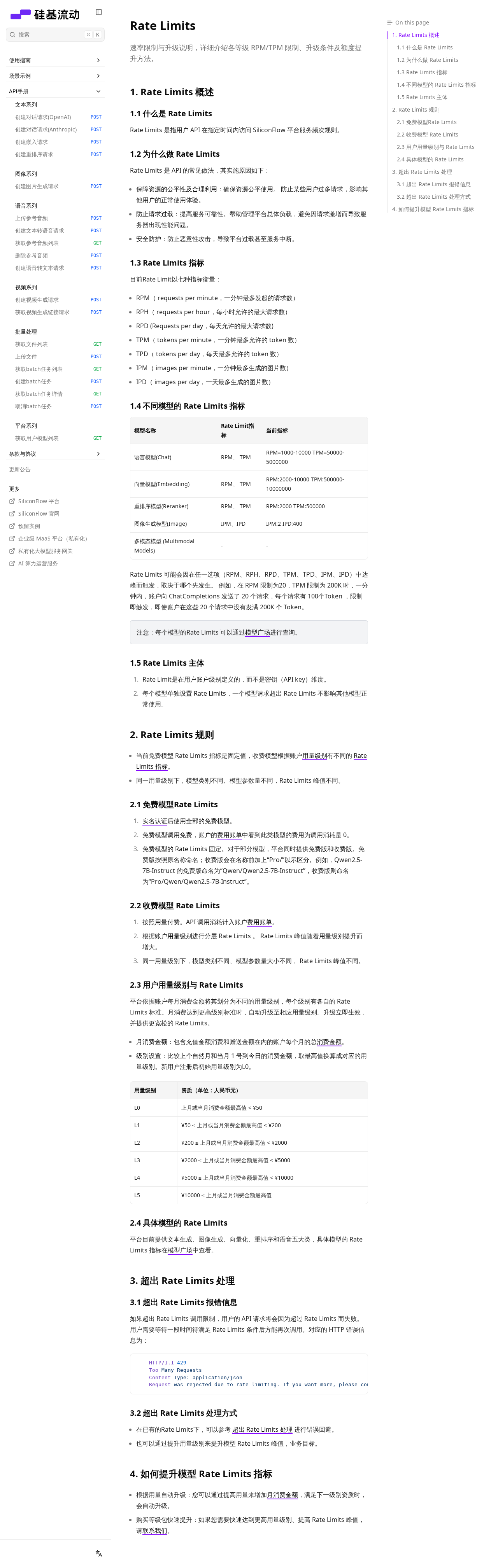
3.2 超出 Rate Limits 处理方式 (183, 1413)
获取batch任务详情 (58, 393)
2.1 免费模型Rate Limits (174, 804)
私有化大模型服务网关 (45, 550)
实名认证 (154, 821)
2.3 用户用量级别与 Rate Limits (186, 984)
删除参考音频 (58, 255)
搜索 (59, 34)
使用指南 (20, 60)
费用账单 (229, 835)
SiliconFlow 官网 (39, 513)
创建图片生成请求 (58, 186)
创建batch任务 (58, 381)
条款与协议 (22, 453)
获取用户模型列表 (58, 438)
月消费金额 (282, 1494)
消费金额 (329, 1041)
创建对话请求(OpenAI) (58, 117)
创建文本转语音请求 (58, 230)
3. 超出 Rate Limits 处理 (182, 1280)
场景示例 (20, 75)
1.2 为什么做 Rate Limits (175, 154)
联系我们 (154, 1530)
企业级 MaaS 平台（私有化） (54, 538)
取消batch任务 (58, 406)
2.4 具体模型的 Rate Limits (179, 1222)
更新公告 (20, 469)
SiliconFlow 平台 (39, 501)
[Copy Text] (359, 1363)
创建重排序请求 (58, 154)
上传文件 (58, 356)
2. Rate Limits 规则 (172, 734)
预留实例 (29, 526)
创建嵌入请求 (58, 141)
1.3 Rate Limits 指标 (167, 262)
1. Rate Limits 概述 (172, 92)
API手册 (18, 91)
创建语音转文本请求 (58, 267)
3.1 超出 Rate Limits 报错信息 (183, 1302)
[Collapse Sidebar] (99, 12)
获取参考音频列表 (58, 243)
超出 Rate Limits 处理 (262, 1429)
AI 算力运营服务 (38, 563)
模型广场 (257, 632)
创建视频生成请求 (58, 299)
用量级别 (314, 755)
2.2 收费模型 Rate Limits (175, 905)
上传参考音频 (58, 218)
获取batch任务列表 (58, 369)
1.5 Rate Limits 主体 (167, 663)
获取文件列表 (58, 344)
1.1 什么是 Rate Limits (171, 113)
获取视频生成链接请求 (58, 312)
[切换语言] (99, 1553)
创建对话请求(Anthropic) (58, 129)
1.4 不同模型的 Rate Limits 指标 (187, 405)
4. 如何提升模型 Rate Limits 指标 (201, 1473)
